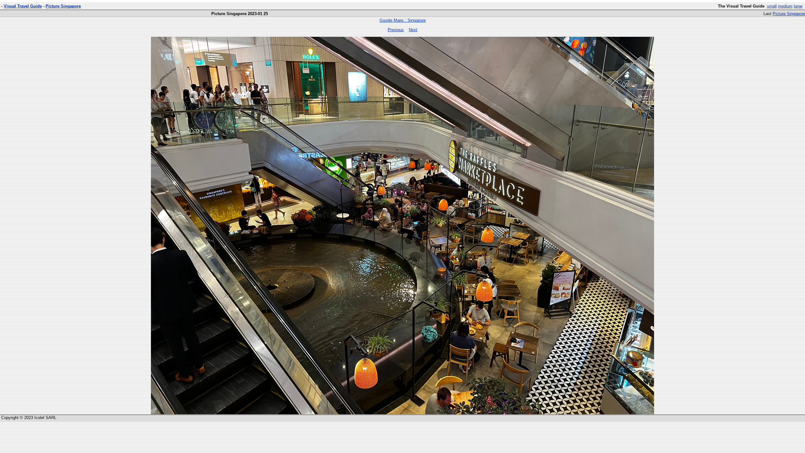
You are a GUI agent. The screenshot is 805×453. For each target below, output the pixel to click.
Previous (396, 29)
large (798, 6)
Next (413, 29)
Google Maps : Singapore (403, 20)
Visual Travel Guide (23, 6)
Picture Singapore (63, 6)
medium (785, 6)
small (772, 6)
